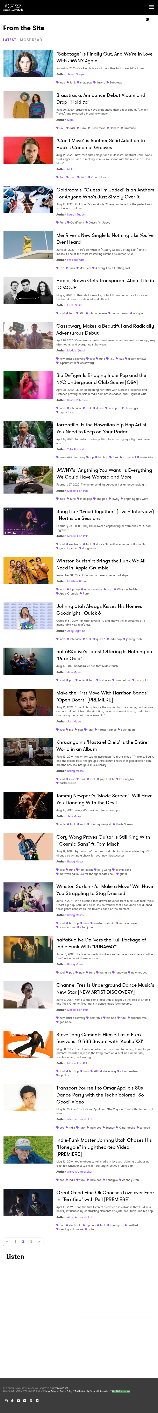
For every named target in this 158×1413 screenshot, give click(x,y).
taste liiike (146, 457)
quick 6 (100, 639)
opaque (138, 313)
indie (62, 82)
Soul (62, 128)
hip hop (103, 457)
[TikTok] (12, 1401)
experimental (67, 363)
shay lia (141, 544)
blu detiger (131, 408)
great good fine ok (71, 1229)
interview (75, 408)
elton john (86, 927)
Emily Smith (74, 305)
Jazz (72, 128)
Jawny (100, 82)
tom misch (86, 870)
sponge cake (67, 927)
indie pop (86, 82)
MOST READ (31, 40)
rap (91, 457)
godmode (65, 1022)
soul (62, 313)
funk (73, 82)
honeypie (112, 1180)
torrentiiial (129, 457)
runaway (121, 972)
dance (100, 408)
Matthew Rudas (77, 581)
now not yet (123, 680)
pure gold (141, 680)
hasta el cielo (67, 783)
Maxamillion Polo (77, 491)
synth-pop (116, 1225)
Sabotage (116, 82)
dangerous (89, 548)
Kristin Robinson (77, 400)
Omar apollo (127, 1128)
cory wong (104, 870)
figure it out (67, 412)
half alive (105, 680)
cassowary (87, 363)
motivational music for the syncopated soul (87, 874)
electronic (75, 544)
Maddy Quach (76, 350)
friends (110, 1128)
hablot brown (120, 313)
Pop (61, 268)
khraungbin (126, 779)
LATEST (9, 40)
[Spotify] (25, 1401)
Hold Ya (114, 128)
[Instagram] (6, 1401)
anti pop (101, 499)
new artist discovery (72, 359)
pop (71, 680)
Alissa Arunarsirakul (79, 1119)
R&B (81, 313)
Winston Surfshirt (128, 589)
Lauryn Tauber (76, 214)
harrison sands (107, 730)
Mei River (85, 268)
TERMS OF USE (61, 1388)
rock (92, 779)
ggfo (91, 1229)
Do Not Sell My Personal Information (92, 1391)
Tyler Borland (75, 449)
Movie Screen (124, 824)
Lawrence (130, 128)
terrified (133, 1225)
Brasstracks (98, 128)
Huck (73, 177)
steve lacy (109, 1071)
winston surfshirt (104, 923)
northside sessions (120, 544)
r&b (71, 730)
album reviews (98, 313)
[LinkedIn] (37, 1401)
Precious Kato (76, 260)
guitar (123, 874)
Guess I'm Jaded (99, 222)
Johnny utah (130, 1180)
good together (68, 548)
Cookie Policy (65, 1391)
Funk (83, 128)
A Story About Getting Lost (112, 268)
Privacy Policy (50, 1391)
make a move (128, 923)
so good (145, 1128)
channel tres (138, 1018)
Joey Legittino (76, 631)
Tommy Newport (100, 824)
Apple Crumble (68, 593)
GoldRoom (77, 222)
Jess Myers (74, 672)
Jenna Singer (75, 74)
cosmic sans (123, 870)
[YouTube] (18, 1401)
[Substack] (31, 1401)
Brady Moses (75, 771)
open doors (128, 730)
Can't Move (98, 177)
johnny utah (134, 639)
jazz (121, 359)
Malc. (70, 120)
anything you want (136, 499)
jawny (115, 499)
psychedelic (107, 779)
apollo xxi (65, 1075)
